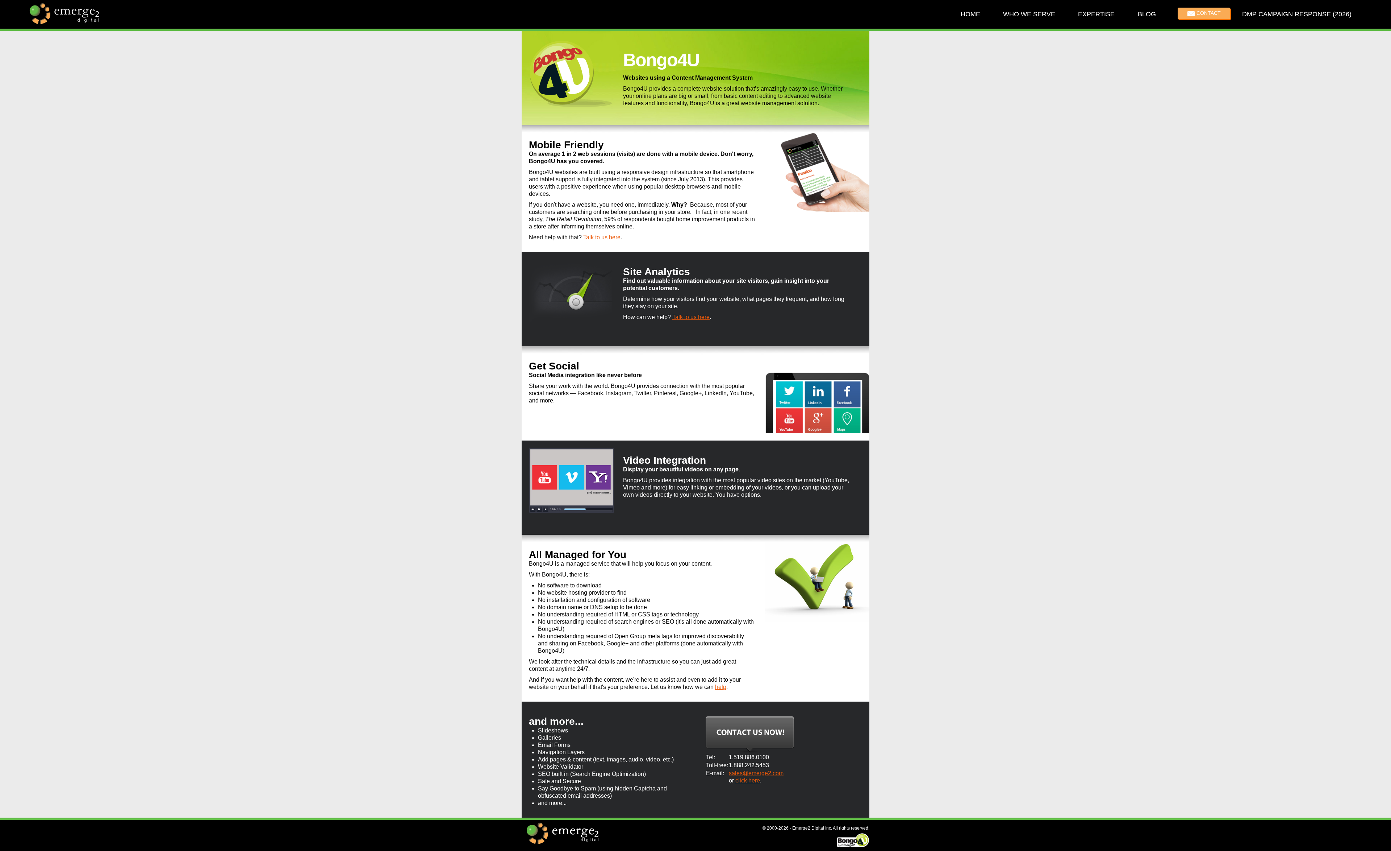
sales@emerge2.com (756, 773)
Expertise (1096, 14)
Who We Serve (1029, 14)
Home (970, 14)
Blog (1146, 14)
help (720, 687)
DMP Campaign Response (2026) (1297, 14)
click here (747, 780)
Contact (1208, 13)
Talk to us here (602, 237)
